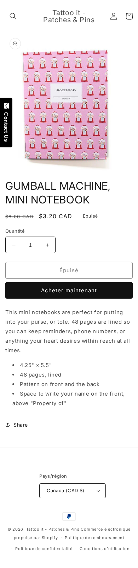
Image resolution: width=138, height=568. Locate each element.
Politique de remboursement (94, 537)
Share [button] (20, 425)
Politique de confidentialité (44, 548)
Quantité (15, 231)
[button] (13, 16)
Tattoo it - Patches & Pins (53, 529)
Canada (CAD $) (66, 490)
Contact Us (6, 125)
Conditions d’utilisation (105, 548)
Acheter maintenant (69, 290)
